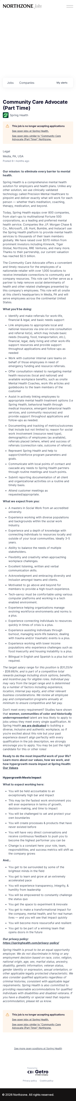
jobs (10, 82)
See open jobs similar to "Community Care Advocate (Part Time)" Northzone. (36, 137)
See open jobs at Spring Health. (30, 130)
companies (26, 82)
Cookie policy (46, 1080)
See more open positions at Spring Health (38, 1048)
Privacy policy (30, 1080)
